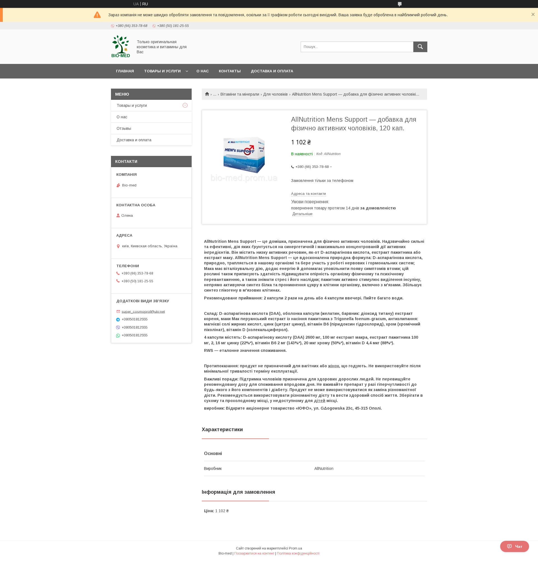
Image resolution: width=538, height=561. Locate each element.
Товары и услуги (162, 71)
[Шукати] (420, 46)
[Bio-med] (120, 56)
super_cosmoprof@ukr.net (143, 311)
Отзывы (124, 128)
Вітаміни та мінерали (240, 94)
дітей (319, 400)
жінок (333, 366)
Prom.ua (295, 548)
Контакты (230, 71)
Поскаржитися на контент (254, 553)
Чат (518, 546)
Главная (125, 71)
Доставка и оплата (272, 71)
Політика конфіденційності (298, 553)
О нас (202, 71)
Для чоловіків (275, 94)
